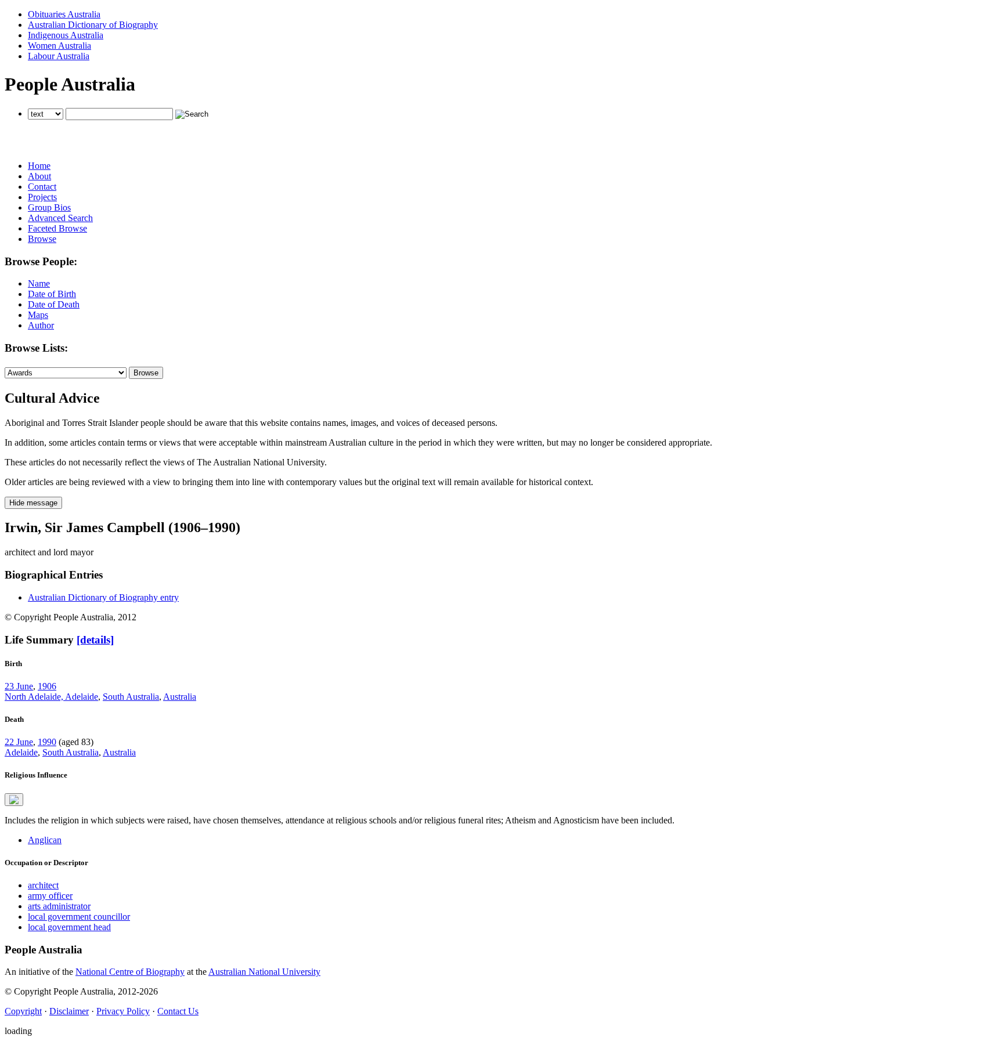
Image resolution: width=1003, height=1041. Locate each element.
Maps (38, 315)
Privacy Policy (123, 1011)
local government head (69, 927)
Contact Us (178, 1011)
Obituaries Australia (64, 14)
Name (39, 283)
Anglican (45, 840)
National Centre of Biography (130, 972)
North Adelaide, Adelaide (51, 697)
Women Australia (59, 45)
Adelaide (21, 752)
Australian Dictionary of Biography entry (103, 597)
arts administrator (59, 906)
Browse (42, 239)
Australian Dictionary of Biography (93, 25)
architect (43, 885)
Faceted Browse (57, 228)
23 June (19, 686)
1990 (47, 742)
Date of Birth (52, 294)
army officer (50, 896)
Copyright (23, 1011)
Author (41, 325)
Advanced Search (60, 218)
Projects (42, 197)
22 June (19, 742)
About (39, 176)
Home (39, 166)
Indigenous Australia (65, 35)
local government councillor (79, 916)
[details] (95, 640)
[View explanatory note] (14, 799)
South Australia (131, 697)
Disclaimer (69, 1011)
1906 (47, 686)
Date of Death (54, 304)
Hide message (33, 502)
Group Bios (49, 207)
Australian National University (264, 972)
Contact (42, 186)
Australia (179, 697)
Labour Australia (58, 56)
